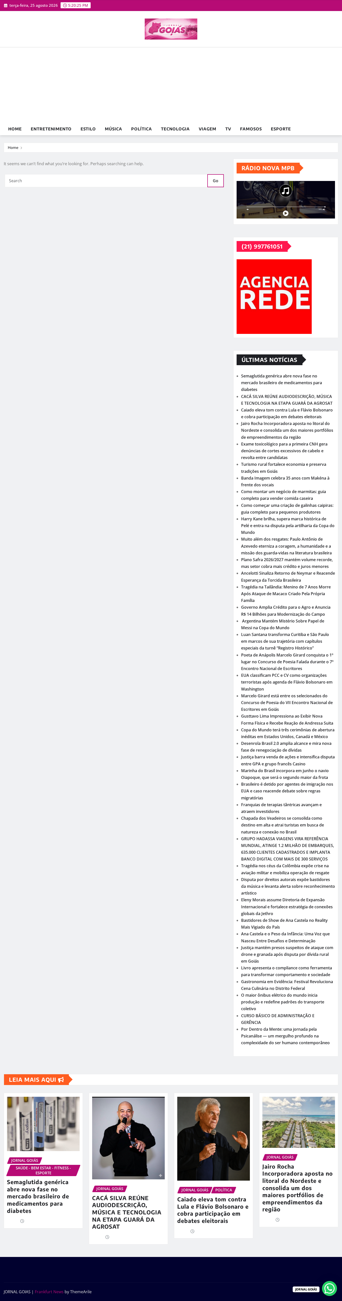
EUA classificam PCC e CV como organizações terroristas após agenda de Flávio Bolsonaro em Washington (286, 682)
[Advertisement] (171, 85)
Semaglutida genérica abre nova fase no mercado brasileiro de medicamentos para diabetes (281, 382)
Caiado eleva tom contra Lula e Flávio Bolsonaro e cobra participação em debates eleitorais (213, 1210)
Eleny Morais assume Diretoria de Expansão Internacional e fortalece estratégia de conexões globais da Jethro (287, 906)
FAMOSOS (251, 128)
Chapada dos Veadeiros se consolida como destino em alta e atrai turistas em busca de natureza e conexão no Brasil (282, 824)
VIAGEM (207, 128)
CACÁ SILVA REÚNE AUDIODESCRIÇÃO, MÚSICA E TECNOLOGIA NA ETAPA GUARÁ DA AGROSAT (126, 1212)
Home (15, 128)
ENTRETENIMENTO (51, 128)
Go (215, 180)
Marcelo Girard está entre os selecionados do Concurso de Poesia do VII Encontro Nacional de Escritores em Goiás (287, 702)
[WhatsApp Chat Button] (329, 1288)
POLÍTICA (141, 128)
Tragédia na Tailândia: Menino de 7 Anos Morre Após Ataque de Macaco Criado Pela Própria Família (286, 593)
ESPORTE (281, 128)
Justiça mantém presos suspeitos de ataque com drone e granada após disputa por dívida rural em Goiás (287, 954)
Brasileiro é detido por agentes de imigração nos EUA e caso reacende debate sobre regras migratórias (287, 790)
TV (228, 128)
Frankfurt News (49, 1291)
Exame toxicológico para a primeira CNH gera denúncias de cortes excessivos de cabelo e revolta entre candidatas (284, 450)
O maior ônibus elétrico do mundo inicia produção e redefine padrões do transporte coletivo (282, 1001)
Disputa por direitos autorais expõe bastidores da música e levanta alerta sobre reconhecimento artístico (288, 886)
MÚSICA (113, 128)
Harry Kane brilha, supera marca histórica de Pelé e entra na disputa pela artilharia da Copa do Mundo (287, 525)
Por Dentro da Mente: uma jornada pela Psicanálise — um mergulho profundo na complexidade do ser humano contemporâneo (285, 1035)
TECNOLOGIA (175, 128)
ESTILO (88, 128)
